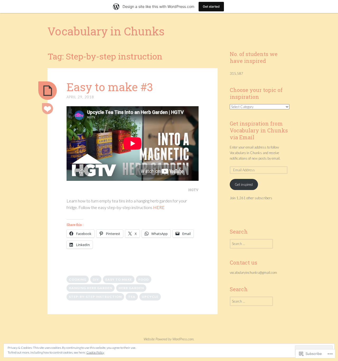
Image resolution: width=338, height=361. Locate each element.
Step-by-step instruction (95, 297)
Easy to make (118, 279)
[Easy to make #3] (47, 90)
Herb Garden (131, 288)
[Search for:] (251, 244)
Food (143, 279)
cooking (77, 279)
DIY (96, 279)
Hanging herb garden (90, 288)
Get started (211, 6)
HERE (159, 207)
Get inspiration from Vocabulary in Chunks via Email (259, 130)
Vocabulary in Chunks (106, 31)
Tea (131, 297)
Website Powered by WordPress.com (169, 339)
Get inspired (244, 184)
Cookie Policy (95, 352)
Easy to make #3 (110, 87)
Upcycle (150, 297)
